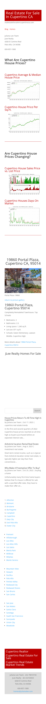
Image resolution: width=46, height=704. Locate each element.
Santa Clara (11, 609)
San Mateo (10, 606)
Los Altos (10, 541)
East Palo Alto (12, 522)
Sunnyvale (10, 619)
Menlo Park (11, 550)
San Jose (9, 603)
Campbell (10, 513)
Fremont (9, 534)
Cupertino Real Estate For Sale (22, 656)
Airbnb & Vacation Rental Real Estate (22, 444)
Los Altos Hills (12, 544)
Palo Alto (9, 578)
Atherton (10, 500)
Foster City (11, 526)
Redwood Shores (13, 588)
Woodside (10, 625)
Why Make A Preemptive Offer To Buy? (22, 468)
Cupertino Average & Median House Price (23, 76)
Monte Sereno (12, 560)
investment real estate (14, 449)
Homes (12, 29)
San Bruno (10, 591)
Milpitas (9, 557)
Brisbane (10, 506)
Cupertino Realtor (17, 651)
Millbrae (9, 553)
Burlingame (11, 510)
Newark (9, 572)
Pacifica (9, 575)
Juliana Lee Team (14, 422)
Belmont (10, 503)
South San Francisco (14, 616)
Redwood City (12, 585)
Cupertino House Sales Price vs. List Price (22, 169)
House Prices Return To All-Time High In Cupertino (23, 419)
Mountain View (12, 569)
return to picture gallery (14, 300)
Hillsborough (11, 537)
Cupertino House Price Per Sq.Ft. (21, 108)
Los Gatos (10, 547)
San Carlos (10, 594)
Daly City (10, 519)
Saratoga (10, 613)
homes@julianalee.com (23, 691)
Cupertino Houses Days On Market (22, 202)
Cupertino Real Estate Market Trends (19, 663)
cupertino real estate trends (16, 425)
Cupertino (11, 516)
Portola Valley (11, 581)
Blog (6, 29)
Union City (10, 622)
